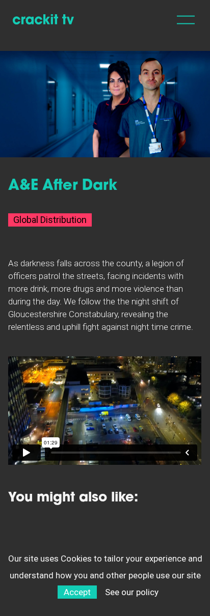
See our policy (132, 592)
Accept (77, 592)
